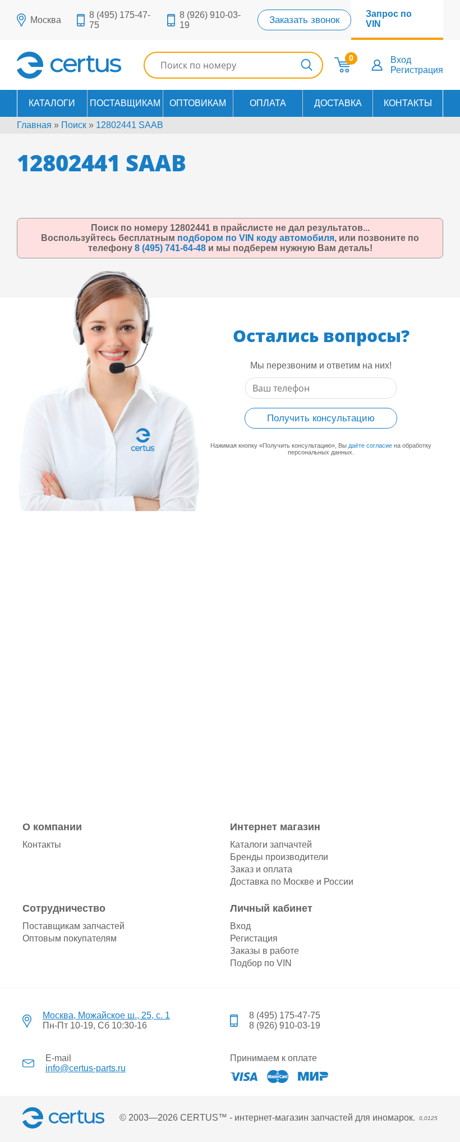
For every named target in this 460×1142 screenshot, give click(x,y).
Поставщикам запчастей (73, 926)
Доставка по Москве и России (291, 881)
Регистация (254, 938)
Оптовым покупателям (69, 938)
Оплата (268, 103)
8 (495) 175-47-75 (284, 1015)
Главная (34, 125)
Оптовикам (197, 103)
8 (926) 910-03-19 (284, 1025)
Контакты (408, 103)
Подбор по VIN (261, 963)
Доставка (338, 103)
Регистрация (416, 70)
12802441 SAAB (129, 125)
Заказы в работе (264, 951)
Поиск (73, 125)
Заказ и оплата (261, 869)
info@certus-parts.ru (85, 1068)
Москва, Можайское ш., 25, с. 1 (106, 1015)
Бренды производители (279, 857)
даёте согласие (370, 445)
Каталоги (52, 103)
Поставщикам (125, 103)
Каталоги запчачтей (271, 844)
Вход (400, 60)
